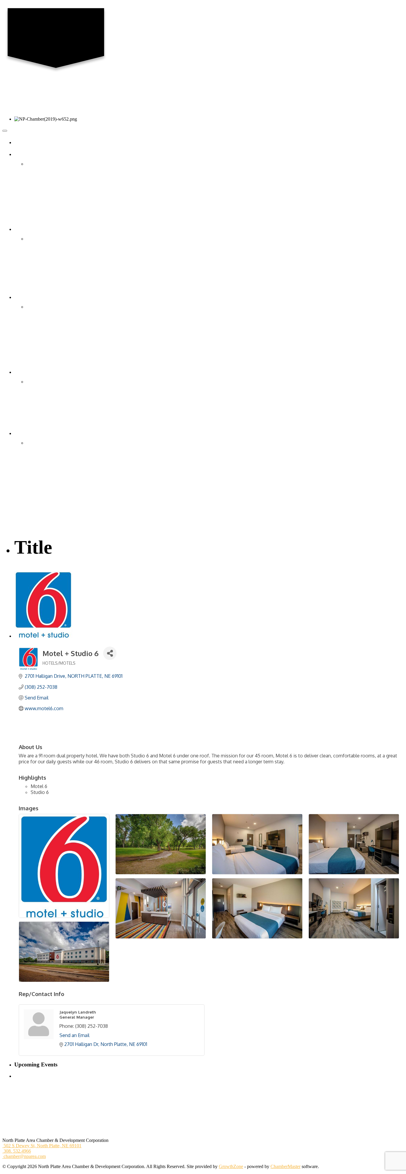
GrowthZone (231, 1166)
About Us (35, 163)
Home (24, 142)
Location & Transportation (51, 442)
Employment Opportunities (51, 198)
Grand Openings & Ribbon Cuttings (60, 259)
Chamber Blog (40, 184)
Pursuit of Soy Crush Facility (53, 513)
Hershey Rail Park (43, 491)
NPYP (32, 212)
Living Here (30, 372)
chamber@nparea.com (24, 1156)
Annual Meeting (41, 349)
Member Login (40, 267)
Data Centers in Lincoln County (56, 505)
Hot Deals (35, 273)
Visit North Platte (42, 423)
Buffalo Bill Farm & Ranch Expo (57, 362)
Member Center (33, 229)
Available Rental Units (47, 409)
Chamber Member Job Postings (55, 395)
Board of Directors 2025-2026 (54, 171)
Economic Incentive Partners (53, 484)
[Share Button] (110, 653)
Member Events (41, 313)
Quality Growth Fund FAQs (52, 477)
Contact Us (36, 177)
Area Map (35, 388)
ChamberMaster (285, 1166)
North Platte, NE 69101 (42, 1145)
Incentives (35, 470)
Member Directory (43, 238)
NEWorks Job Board (45, 416)
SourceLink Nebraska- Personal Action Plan (67, 519)
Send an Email (74, 1035)
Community (37, 381)
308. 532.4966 (16, 1150)
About (25, 154)
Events (25, 297)
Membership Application (49, 253)
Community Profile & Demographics (60, 449)
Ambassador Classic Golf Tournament (62, 341)
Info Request (38, 220)
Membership (38, 245)
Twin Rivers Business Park (51, 498)
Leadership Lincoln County (52, 206)
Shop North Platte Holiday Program (59, 355)
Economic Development (41, 433)
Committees (37, 191)
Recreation (36, 402)
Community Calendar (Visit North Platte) (64, 320)
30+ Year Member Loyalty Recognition (63, 288)
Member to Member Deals (50, 280)
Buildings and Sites (44, 456)
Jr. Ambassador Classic (47, 334)
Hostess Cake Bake (44, 327)
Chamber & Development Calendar (59, 306)
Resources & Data (43, 463)
